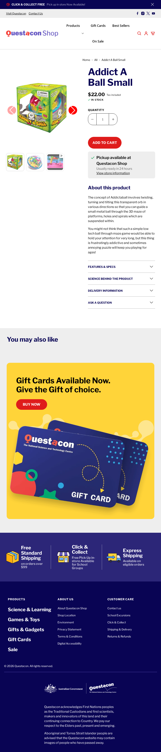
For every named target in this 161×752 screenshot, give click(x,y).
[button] (42, 108)
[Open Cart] (152, 33)
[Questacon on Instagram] (143, 13)
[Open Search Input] (139, 33)
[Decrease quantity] (92, 119)
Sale (13, 649)
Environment (66, 622)
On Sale (98, 41)
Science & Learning (29, 609)
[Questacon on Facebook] (137, 13)
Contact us (114, 608)
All (95, 60)
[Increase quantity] (113, 119)
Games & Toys (24, 619)
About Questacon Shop (72, 608)
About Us (65, 599)
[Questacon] (32, 33)
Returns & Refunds (119, 636)
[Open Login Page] (146, 33)
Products (73, 25)
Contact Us (36, 13)
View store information (113, 173)
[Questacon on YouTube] (153, 13)
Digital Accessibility (69, 643)
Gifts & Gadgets (26, 629)
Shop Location (67, 615)
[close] (153, 4)
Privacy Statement (69, 629)
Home (86, 60)
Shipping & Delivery (119, 629)
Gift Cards (98, 25)
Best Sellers (121, 25)
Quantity (96, 110)
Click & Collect (116, 622)
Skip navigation (80, 11)
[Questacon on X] (148, 13)
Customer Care (120, 599)
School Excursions (118, 615)
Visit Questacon (16, 13)
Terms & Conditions (70, 636)
